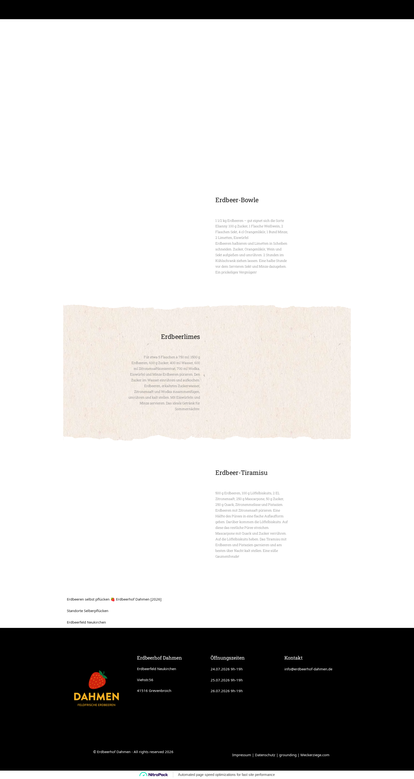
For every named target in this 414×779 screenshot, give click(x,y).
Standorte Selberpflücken (87, 610)
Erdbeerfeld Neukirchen (86, 622)
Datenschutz (265, 754)
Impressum (241, 754)
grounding (288, 754)
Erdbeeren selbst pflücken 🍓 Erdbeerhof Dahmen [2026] (114, 599)
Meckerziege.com (314, 754)
